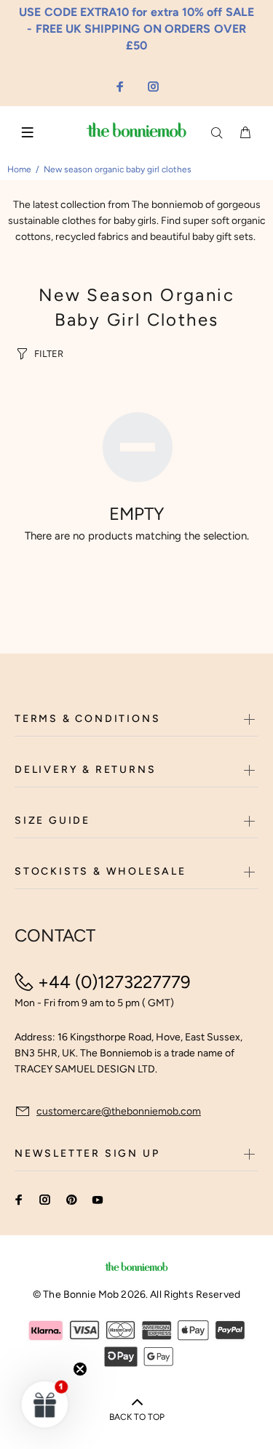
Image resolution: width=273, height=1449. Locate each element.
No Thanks (179, 745)
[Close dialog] (260, 673)
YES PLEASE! (179, 729)
